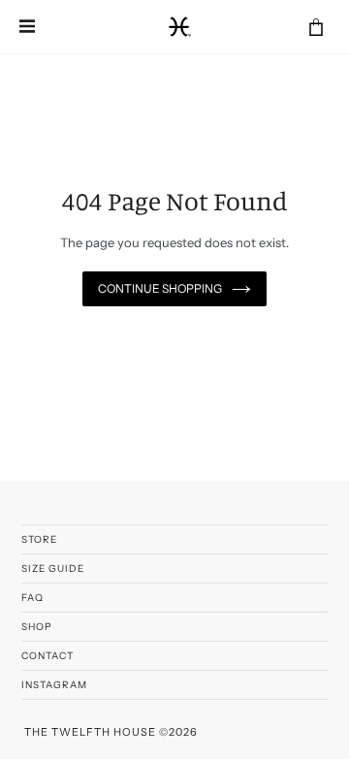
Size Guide (52, 568)
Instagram (54, 685)
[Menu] (29, 27)
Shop (36, 626)
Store (39, 539)
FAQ (32, 597)
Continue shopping (160, 288)
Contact (47, 655)
